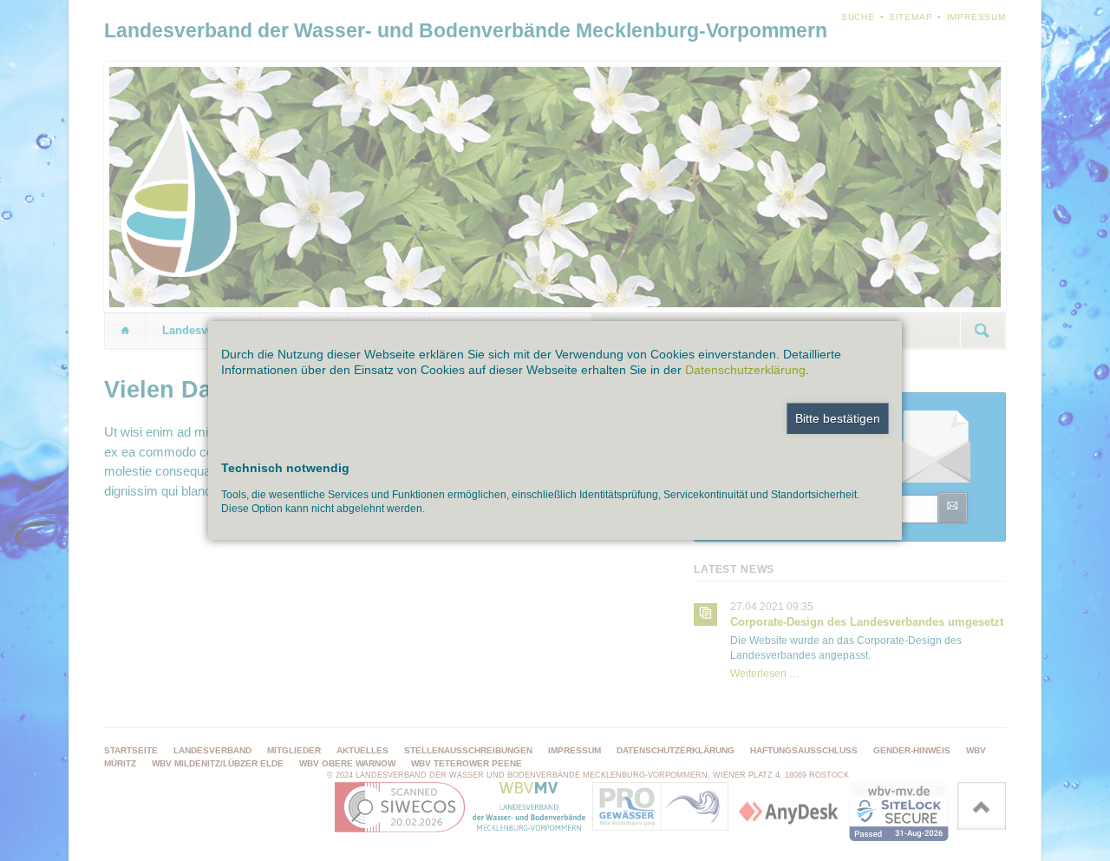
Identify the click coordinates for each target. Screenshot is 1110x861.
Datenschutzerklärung (745, 370)
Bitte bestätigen (837, 418)
